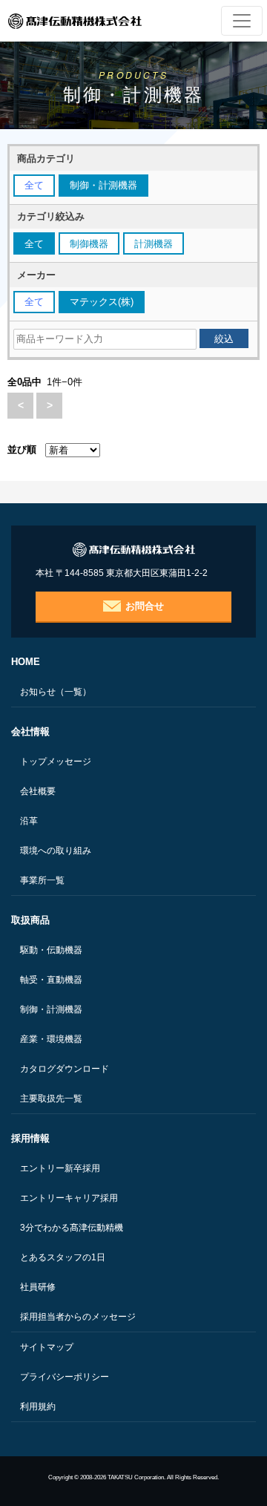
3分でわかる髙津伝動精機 (71, 1227)
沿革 (29, 821)
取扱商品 (30, 920)
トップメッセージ (55, 761)
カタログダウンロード (64, 1069)
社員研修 (38, 1287)
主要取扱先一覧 (51, 1098)
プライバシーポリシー (64, 1377)
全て (34, 185)
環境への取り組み (55, 850)
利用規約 (38, 1406)
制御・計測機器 (51, 1009)
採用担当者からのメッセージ (78, 1317)
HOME (25, 661)
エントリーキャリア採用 (69, 1198)
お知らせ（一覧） (55, 692)
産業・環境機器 (51, 1039)
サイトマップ (46, 1347)
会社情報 (30, 731)
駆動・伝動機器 (51, 950)
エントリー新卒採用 (60, 1168)
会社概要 (38, 791)
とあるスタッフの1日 (62, 1257)
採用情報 (30, 1138)
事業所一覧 (42, 880)
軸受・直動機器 (51, 980)
